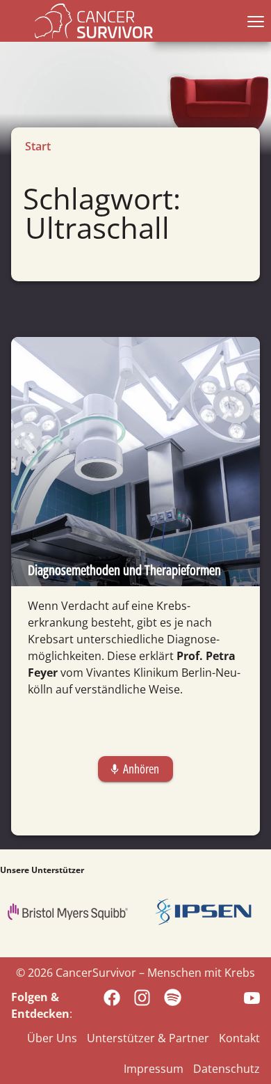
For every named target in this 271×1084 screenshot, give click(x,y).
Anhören (133, 768)
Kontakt (239, 1038)
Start (38, 146)
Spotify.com (198, 1014)
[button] (253, 21)
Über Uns (52, 1038)
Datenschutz (226, 1068)
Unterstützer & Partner (148, 1038)
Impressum (153, 1068)
